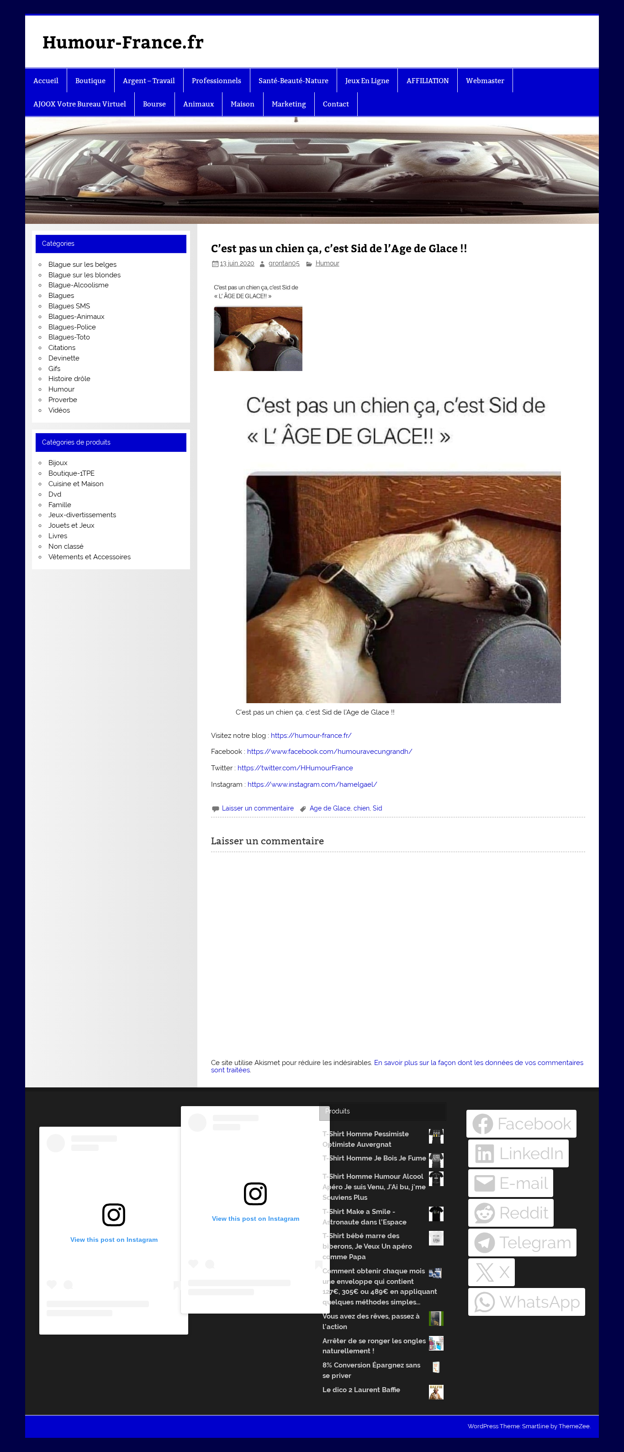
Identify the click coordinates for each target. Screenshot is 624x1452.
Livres (57, 536)
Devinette (63, 358)
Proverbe (62, 400)
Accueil (45, 80)
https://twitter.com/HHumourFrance (295, 768)
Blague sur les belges (82, 264)
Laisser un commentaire (258, 808)
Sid (377, 808)
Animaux (198, 104)
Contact (336, 104)
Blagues (61, 295)
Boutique (90, 80)
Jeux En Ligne (367, 80)
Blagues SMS (69, 306)
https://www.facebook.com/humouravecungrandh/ (329, 751)
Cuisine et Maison (76, 484)
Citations (61, 348)
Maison (242, 104)
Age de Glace (330, 808)
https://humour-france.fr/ (311, 735)
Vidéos (59, 410)
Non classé (66, 546)
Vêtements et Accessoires (89, 557)
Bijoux (58, 463)
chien (362, 808)
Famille (59, 505)
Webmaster (485, 80)
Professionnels (216, 80)
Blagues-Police (72, 327)
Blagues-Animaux (76, 317)
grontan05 (284, 263)
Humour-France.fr (123, 41)
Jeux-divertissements (82, 515)
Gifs (54, 369)
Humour (327, 263)
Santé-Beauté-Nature (293, 80)
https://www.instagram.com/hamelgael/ (312, 784)
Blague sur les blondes (84, 275)
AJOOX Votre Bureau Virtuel (79, 104)
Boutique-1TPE (71, 473)
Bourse (154, 104)
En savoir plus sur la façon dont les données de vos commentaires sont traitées (397, 1066)
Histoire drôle (69, 379)
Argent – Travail (149, 80)
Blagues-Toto (69, 337)
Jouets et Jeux (71, 525)
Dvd (54, 494)
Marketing (289, 104)
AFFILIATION (428, 80)
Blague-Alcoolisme (78, 285)
